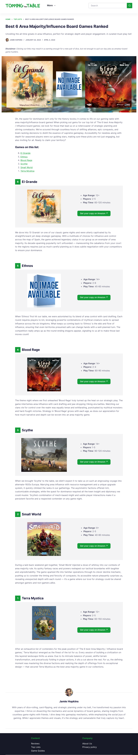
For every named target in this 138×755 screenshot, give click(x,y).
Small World (26, 167)
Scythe (23, 163)
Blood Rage (26, 160)
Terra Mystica (27, 171)
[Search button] (129, 5)
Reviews (35, 743)
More (50, 5)
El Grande (25, 153)
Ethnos (23, 156)
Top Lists (35, 747)
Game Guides (38, 750)
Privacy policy (89, 747)
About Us (87, 743)
